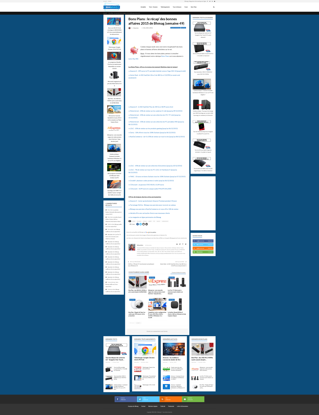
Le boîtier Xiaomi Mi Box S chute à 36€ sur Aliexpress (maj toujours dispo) (113, 219)
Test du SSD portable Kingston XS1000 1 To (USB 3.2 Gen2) (203, 151)
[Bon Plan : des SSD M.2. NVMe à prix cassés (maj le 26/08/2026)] (138, 282)
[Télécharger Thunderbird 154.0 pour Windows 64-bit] (137, 378)
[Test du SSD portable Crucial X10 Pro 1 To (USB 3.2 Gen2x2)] (109, 369)
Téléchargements (165, 7)
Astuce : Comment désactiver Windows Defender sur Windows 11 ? (178, 387)
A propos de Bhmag (133, 406)
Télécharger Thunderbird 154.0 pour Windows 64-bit (149, 377)
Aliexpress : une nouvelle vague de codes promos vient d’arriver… (206, 369)
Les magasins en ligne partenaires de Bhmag (145, 217)
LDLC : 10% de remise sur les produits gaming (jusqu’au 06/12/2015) (154, 128)
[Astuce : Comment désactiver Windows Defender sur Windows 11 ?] (166, 386)
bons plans (139, 221)
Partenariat (171, 406)
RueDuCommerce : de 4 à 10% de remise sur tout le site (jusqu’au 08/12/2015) (157, 137)
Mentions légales (153, 406)
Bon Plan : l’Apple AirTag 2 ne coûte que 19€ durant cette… (206, 386)
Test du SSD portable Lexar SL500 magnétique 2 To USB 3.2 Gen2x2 (203, 169)
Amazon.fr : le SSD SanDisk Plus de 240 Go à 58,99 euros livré (151, 107)
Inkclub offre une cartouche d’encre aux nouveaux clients (150, 213)
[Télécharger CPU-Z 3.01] (137, 386)
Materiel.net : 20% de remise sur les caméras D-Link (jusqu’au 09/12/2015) (156, 111)
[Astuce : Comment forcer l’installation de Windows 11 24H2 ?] (166, 378)
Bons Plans (194, 7)
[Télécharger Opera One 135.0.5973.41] (137, 369)
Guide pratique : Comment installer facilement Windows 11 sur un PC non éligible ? (203, 92)
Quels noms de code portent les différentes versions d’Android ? (177, 369)
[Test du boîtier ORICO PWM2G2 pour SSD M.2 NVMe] (109, 378)
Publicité (162, 406)
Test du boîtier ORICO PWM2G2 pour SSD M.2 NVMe (203, 73)
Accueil (105, 1)
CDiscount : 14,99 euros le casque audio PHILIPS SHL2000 (150, 189)
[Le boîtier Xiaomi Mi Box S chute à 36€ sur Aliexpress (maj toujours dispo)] (177, 304)
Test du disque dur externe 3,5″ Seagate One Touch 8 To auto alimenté (203, 35)
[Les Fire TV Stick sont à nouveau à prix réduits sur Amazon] (177, 282)
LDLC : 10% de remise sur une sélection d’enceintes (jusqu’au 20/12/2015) (156, 166)
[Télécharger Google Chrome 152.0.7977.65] (145, 349)
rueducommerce (165, 221)
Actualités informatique (175, 27)
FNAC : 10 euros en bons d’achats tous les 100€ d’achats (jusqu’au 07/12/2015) (158, 176)
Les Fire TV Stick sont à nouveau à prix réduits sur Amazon (113, 236)
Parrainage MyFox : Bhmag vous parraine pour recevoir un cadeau (153, 205)
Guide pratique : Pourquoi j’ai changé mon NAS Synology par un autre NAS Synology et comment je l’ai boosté (203, 113)
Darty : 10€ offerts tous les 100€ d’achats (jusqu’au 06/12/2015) (152, 132)
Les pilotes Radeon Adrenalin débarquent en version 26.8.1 (114, 212)
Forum (186, 7)
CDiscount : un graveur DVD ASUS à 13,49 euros (147, 185)
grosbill (150, 221)
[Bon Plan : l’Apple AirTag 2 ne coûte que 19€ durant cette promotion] (138, 304)
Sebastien (110, 234)
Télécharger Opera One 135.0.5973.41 (148, 368)
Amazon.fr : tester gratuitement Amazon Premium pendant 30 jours (153, 201)
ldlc (154, 221)
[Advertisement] (157, 92)
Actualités (143, 7)
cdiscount (145, 221)
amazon (133, 221)
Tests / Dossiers (153, 7)
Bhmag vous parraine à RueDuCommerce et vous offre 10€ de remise (154, 209)
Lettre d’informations (182, 406)
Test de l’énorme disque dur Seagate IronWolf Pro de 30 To (203, 132)
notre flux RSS (133, 59)
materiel (158, 221)
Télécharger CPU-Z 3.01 (148, 384)
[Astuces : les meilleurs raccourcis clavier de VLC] (174, 349)
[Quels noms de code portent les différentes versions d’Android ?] (166, 369)
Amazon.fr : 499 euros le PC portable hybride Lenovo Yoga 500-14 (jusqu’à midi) (158, 71)
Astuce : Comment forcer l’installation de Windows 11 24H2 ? (177, 377)
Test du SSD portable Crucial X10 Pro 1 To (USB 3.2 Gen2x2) (203, 54)
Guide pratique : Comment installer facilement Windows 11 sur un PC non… (121, 387)
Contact (109, 1)
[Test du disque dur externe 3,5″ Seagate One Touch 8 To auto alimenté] (117, 349)
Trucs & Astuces (177, 7)
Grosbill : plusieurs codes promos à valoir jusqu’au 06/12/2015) (152, 181)
